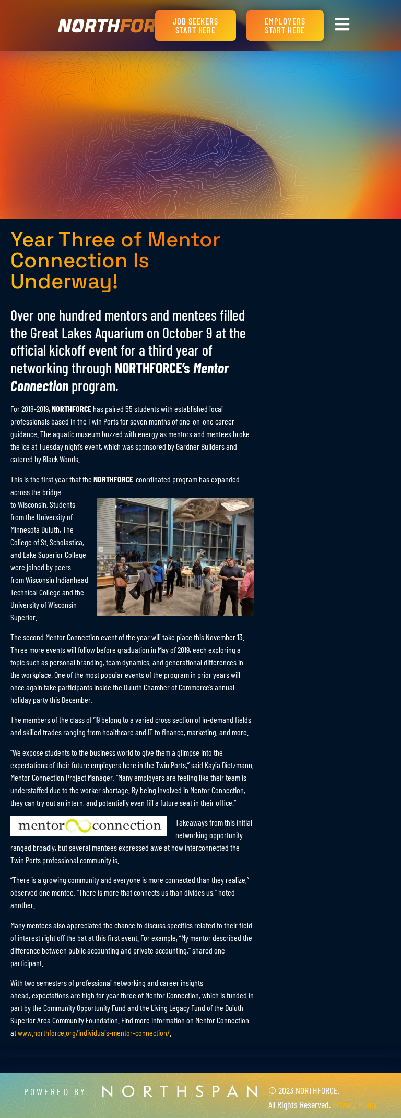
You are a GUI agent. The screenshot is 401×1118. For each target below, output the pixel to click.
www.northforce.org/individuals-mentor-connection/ (94, 1033)
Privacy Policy (355, 1104)
